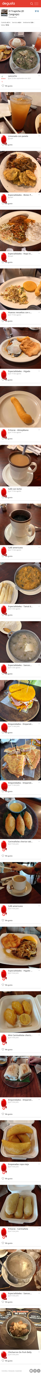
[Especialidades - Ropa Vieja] (20, 230)
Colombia (4, 1371)
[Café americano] (20, 524)
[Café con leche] (20, 465)
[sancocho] (20, 53)
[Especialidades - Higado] (20, 348)
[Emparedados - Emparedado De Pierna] (20, 1076)
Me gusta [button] (8, 86)
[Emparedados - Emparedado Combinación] (20, 701)
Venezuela (11, 1371)
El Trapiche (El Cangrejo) (16, 13)
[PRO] (3, 138)
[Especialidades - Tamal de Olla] (20, 583)
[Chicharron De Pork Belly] (20, 1329)
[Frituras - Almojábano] (20, 407)
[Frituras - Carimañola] (20, 1205)
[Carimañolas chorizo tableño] (20, 818)
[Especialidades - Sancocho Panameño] (20, 642)
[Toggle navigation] (36, 3)
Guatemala (19, 1371)
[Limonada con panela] (20, 113)
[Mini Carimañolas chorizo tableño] (20, 1012)
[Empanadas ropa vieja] (20, 1141)
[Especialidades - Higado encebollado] (20, 947)
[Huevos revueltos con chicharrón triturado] (20, 289)
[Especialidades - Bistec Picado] (20, 171)
